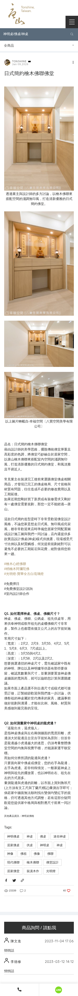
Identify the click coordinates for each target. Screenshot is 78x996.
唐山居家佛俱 (21, 15)
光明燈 (51, 871)
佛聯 (50, 853)
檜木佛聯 (33, 862)
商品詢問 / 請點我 (39, 927)
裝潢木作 (33, 871)
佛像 (37, 853)
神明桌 (44, 845)
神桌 (30, 836)
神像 (10, 853)
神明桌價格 (28, 816)
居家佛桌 (13, 845)
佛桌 (43, 836)
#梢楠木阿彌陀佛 (16, 569)
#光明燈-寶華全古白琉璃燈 (24, 574)
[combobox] (38, 45)
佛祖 (23, 853)
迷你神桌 (59, 836)
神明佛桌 (13, 836)
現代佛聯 (13, 862)
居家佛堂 (13, 871)
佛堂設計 (52, 862)
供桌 (30, 845)
